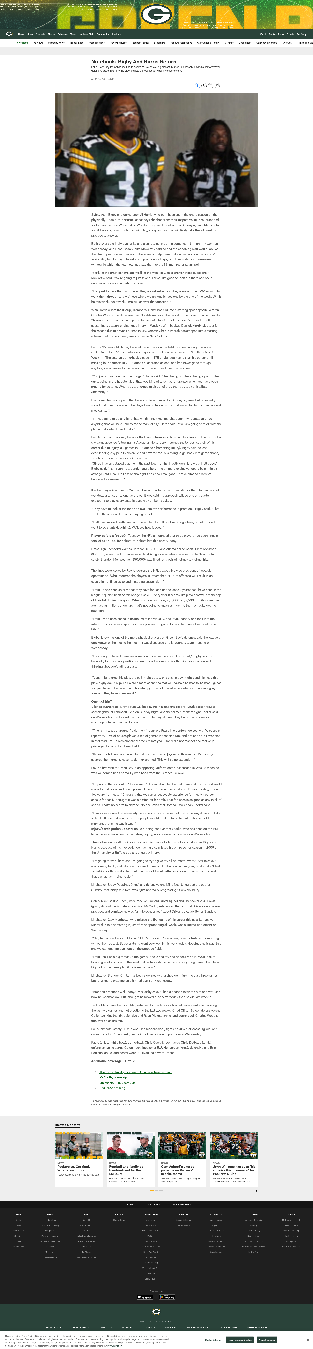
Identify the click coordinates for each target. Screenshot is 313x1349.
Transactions (18, 1230)
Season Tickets (291, 1225)
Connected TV (86, 1225)
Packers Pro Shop (150, 1262)
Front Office (18, 1246)
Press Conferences (86, 1241)
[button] (152, 1191)
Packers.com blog (112, 1088)
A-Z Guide (150, 1220)
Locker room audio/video (117, 1082)
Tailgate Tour (216, 1225)
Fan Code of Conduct (253, 1241)
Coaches (18, 1225)
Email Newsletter (50, 1257)
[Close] (307, 1339)
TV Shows (86, 1252)
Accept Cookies (267, 1340)
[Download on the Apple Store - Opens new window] (144, 1297)
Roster (18, 1220)
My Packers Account (291, 1220)
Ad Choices (171, 1327)
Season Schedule (183, 1220)
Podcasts (86, 1246)
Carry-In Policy (253, 1230)
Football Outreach (216, 1241)
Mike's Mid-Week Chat (50, 1241)
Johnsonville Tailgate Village (253, 1246)
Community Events (216, 1230)
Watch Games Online (86, 1257)
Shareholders (216, 1252)
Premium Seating (291, 1230)
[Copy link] (217, 86)
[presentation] (257, 1191)
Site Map (150, 1327)
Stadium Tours (150, 1241)
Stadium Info (150, 1225)
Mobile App (50, 1252)
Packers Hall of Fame (151, 1246)
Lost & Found (150, 1279)
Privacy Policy (53, 1327)
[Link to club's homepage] (9, 34)
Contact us (106, 1327)
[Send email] (210, 87)
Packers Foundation (216, 1246)
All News (50, 1246)
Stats (18, 1241)
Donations (216, 1236)
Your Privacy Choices (198, 1327)
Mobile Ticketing (291, 1236)
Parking (150, 1236)
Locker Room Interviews (86, 1236)
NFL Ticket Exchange (291, 1246)
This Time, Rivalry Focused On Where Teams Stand (135, 1072)
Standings (18, 1236)
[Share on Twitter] (204, 87)
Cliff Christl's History (50, 1225)
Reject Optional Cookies (240, 1340)
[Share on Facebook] (197, 87)
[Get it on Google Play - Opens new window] (167, 1299)
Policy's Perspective (50, 1236)
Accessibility (129, 1327)
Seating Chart (253, 1236)
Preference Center (257, 1327)
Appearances (216, 1220)
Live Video (86, 1230)
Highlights (86, 1220)
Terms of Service (80, 1327)
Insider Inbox (50, 1220)
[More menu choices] (124, 34)
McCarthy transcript (113, 1077)
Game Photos (119, 1220)
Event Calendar (183, 1225)
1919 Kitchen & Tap (150, 1268)
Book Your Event (150, 1252)
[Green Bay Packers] (156, 1312)
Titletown (151, 1273)
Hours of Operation (150, 1230)
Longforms (50, 1230)
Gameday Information (253, 1220)
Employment (150, 1257)
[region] (156, 1340)
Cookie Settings (228, 1327)
